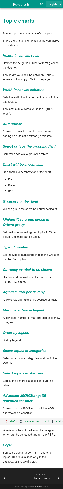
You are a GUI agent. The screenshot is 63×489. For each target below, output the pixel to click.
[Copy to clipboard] (59, 421)
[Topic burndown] (8, 476)
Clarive (38, 486)
